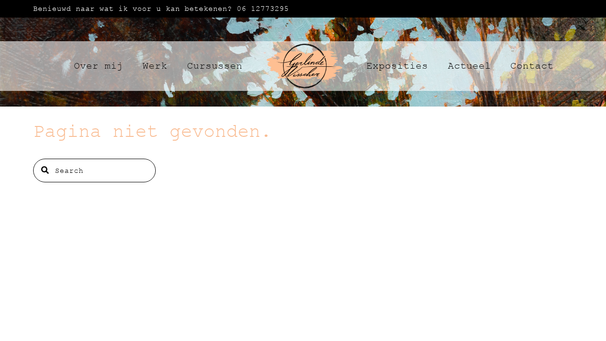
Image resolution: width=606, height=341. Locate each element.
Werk (155, 66)
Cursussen (214, 66)
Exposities (397, 66)
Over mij (98, 66)
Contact (531, 66)
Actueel (469, 66)
